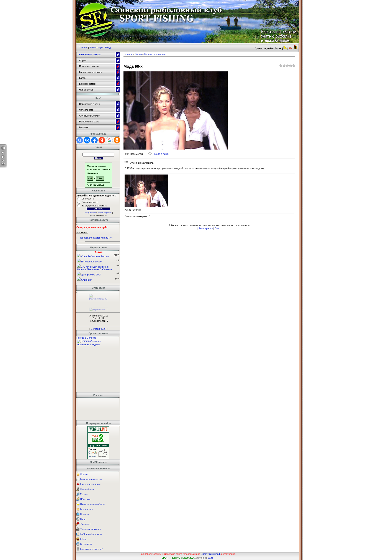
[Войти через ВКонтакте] (87, 140)
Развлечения (86, 509)
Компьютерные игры (91, 479)
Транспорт (85, 524)
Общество (85, 499)
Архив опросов (105, 213)
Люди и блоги (87, 489)
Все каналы (86, 544)
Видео (138, 54)
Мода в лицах (161, 154)
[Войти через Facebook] (94, 140)
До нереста (88, 198)
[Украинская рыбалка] (98, 309)
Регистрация (96, 47)
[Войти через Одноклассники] (117, 140)
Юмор (83, 539)
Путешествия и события (92, 504)
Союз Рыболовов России (95, 256)
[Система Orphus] (98, 186)
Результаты (90, 213)
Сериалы (84, 514)
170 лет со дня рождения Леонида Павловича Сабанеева (94, 268)
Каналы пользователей (91, 549)
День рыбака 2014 (91, 274)
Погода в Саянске (86, 337)
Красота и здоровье (90, 484)
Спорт (83, 519)
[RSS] (285, 48)
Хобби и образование (91, 534)
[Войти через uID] (79, 140)
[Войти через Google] (109, 140)
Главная (83, 47)
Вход (108, 47)
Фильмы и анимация (90, 529)
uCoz (210, 558)
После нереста (90, 202)
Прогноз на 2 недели (88, 344)
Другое (84, 474)
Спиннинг (86, 279)
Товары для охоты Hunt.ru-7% (96, 237)
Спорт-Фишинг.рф (210, 554)
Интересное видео (91, 261)
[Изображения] (146, 191)
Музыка (84, 494)
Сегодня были (98, 329)
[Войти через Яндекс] (102, 140)
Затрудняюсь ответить (94, 205)
